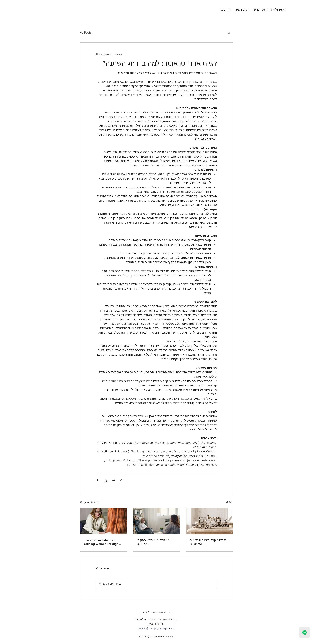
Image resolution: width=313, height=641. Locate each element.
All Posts (86, 32)
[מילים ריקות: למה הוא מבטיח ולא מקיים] (209, 521)
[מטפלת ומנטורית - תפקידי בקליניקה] (156, 521)
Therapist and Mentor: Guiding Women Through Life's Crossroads (101, 542)
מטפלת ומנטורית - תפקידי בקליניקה (153, 542)
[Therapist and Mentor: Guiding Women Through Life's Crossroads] (103, 521)
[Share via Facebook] (97, 480)
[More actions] (215, 54)
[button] (229, 32)
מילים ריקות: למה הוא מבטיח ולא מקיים (208, 542)
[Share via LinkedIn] (113, 480)
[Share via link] (121, 480)
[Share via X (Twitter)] (105, 480)
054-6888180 (156, 623)
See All (229, 501)
